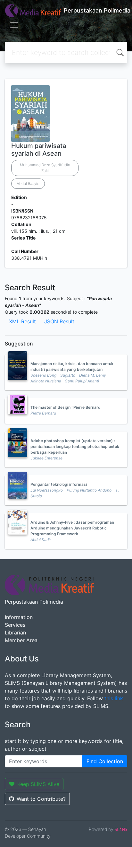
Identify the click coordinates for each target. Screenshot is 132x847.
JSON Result (59, 321)
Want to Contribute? (41, 799)
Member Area (21, 640)
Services (15, 625)
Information (19, 617)
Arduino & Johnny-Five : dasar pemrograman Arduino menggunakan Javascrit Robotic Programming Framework (72, 528)
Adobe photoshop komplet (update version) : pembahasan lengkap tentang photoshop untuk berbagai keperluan (74, 446)
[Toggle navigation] (14, 25)
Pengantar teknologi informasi (58, 484)
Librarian (15, 632)
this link (113, 698)
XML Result (22, 321)
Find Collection (105, 761)
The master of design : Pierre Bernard (65, 407)
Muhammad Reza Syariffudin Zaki (45, 167)
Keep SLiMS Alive (38, 784)
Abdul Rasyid (28, 183)
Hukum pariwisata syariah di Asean (38, 149)
